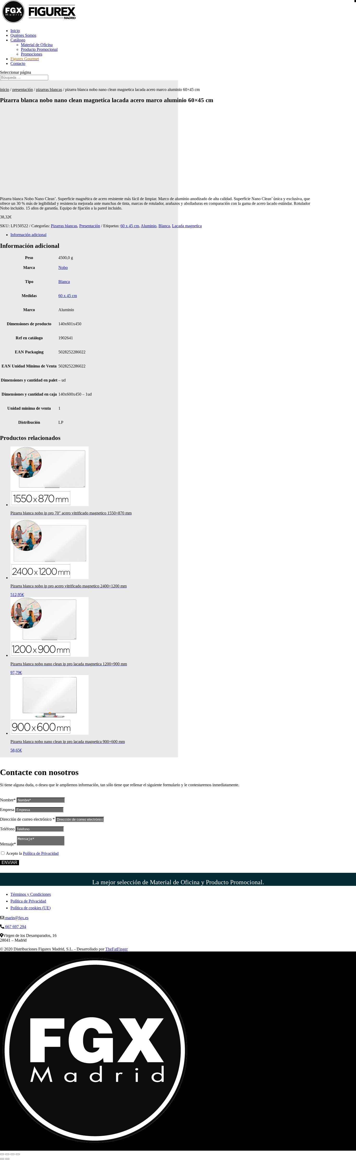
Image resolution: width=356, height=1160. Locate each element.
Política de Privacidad (41, 853)
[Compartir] (12, 1154)
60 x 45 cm (129, 226)
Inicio (15, 30)
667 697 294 (15, 926)
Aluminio (148, 226)
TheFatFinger (116, 949)
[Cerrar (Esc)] (18, 1154)
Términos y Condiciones (30, 894)
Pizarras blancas (49, 89)
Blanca (164, 226)
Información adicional (28, 234)
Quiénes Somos (23, 35)
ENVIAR (9, 862)
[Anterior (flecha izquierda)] (2, 1159)
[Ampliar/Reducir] (2, 1154)
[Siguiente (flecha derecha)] (7, 1159)
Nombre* (8, 800)
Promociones (31, 54)
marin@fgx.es (16, 918)
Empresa (7, 809)
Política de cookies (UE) (30, 908)
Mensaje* (8, 844)
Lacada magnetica (187, 226)
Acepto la (32, 853)
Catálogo (17, 40)
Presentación (22, 89)
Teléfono (7, 829)
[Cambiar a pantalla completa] (7, 1154)
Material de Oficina (37, 44)
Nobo (63, 267)
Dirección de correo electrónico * (27, 819)
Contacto (17, 63)
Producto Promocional (39, 49)
